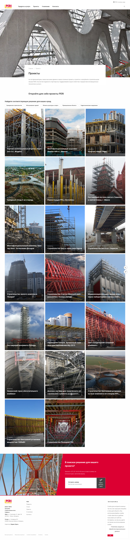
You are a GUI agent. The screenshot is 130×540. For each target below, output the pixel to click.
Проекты (36, 6)
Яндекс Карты (14, 524)
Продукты (29, 504)
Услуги (28, 506)
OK (110, 535)
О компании (45, 6)
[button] (85, 483)
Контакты (55, 6)
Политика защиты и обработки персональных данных (117, 529)
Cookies (46, 534)
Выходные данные (9, 534)
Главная (31, 68)
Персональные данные (19, 534)
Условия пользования (31, 534)
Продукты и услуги (24, 6)
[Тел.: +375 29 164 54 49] (125, 267)
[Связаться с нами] (125, 272)
